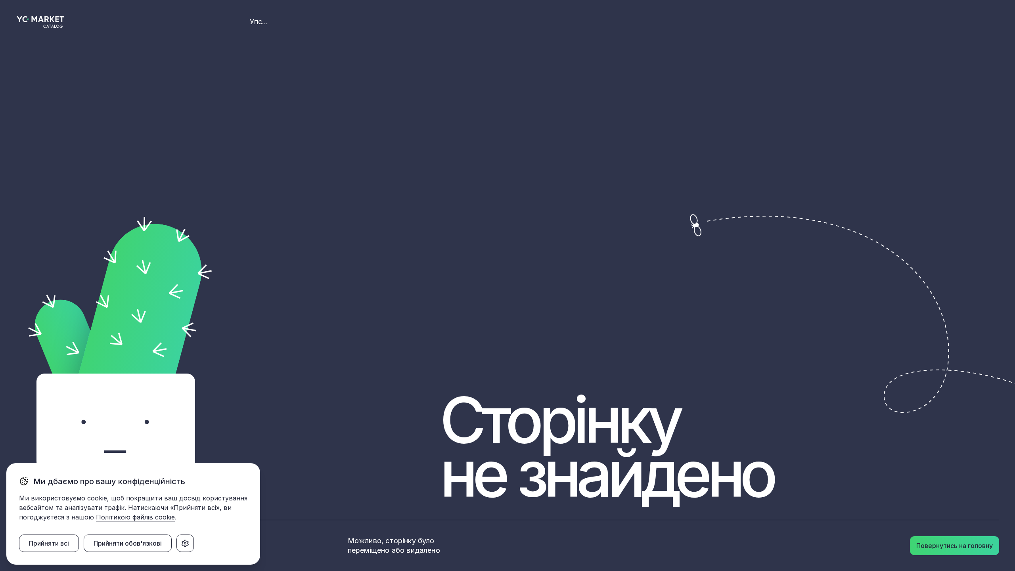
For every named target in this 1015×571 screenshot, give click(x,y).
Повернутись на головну (954, 546)
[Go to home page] (40, 22)
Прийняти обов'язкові (128, 543)
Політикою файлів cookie (135, 517)
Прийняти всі (49, 543)
